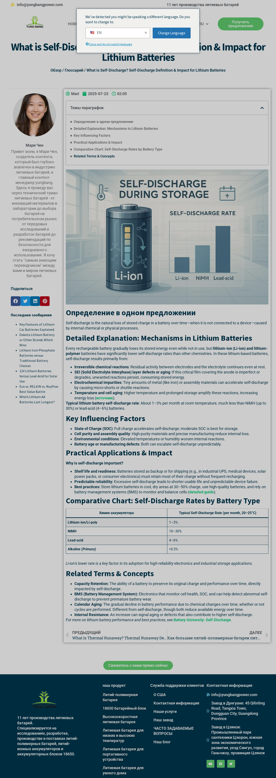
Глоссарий (74, 70)
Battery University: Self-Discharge (202, 620)
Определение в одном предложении (103, 122)
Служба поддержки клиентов (177, 685)
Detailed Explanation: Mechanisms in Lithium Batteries (116, 129)
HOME (73, 24)
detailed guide (201, 492)
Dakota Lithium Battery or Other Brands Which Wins (37, 340)
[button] (15, 301)
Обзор (55, 70)
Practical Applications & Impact (98, 142)
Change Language (171, 33)
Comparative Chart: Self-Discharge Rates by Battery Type (118, 149)
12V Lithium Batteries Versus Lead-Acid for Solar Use (38, 376)
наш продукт (114, 685)
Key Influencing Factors (92, 135)
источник (104, 398)
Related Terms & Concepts (94, 156)
